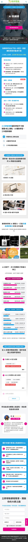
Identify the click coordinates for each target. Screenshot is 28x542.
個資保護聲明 (18, 525)
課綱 (23, 369)
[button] (2, 423)
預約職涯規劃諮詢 (14, 27)
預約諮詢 (26, 522)
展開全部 (14, 398)
